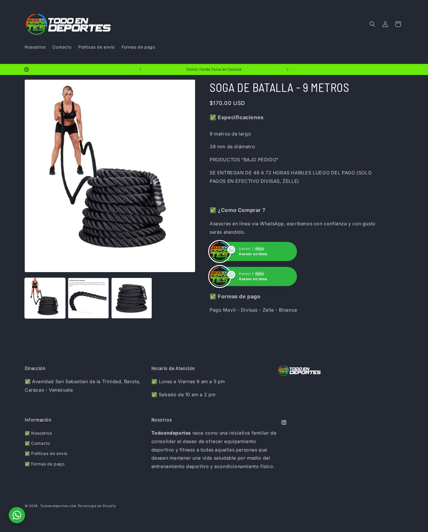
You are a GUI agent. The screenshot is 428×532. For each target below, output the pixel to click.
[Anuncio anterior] (140, 69)
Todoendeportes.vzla (58, 506)
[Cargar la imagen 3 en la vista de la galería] (132, 298)
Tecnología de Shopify (96, 506)
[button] (372, 24)
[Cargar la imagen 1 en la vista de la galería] (45, 298)
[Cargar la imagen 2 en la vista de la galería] (88, 298)
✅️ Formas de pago (45, 463)
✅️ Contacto (37, 443)
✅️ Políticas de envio (46, 453)
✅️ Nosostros (38, 433)
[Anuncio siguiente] (287, 69)
